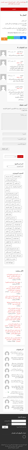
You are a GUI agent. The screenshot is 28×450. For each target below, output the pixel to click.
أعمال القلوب (9, 183)
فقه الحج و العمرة (10, 235)
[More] (4, 37)
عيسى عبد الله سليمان (18, 374)
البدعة (7, 190)
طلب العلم (8, 214)
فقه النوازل (16, 242)
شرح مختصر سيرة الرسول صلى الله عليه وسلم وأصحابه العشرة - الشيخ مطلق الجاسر (12, 331)
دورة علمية (8, 211)
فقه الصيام (15, 238)
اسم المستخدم (7, 421)
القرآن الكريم (9, 197)
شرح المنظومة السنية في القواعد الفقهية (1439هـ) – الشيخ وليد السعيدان (12, 325)
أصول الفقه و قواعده (11, 180)
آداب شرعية (8, 176)
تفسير (7, 204)
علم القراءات (17, 224)
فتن (12, 231)
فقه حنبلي (8, 245)
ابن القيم (17, 183)
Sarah (22, 386)
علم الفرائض (9, 224)
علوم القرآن (17, 228)
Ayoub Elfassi (20, 357)
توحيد (12, 204)
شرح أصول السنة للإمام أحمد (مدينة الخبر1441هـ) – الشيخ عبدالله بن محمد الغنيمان (13, 276)
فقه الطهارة (8, 242)
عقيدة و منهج (18, 221)
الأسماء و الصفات (16, 186)
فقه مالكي (8, 252)
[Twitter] (17, 37)
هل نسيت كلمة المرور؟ (21, 427)
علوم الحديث (9, 228)
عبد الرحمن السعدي (10, 217)
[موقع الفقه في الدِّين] (14, 3)
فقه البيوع (17, 231)
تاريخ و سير (8, 200)
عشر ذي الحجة (9, 221)
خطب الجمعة (9, 207)
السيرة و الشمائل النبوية (11, 193)
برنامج (16, 197)
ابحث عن (20, 156)
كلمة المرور (8, 424)
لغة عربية (8, 255)
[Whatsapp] (10, 37)
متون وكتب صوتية (17, 255)
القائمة (14, 9)
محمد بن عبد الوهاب (10, 259)
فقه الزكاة (19, 235)
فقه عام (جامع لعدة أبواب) (12, 248)
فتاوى (7, 231)
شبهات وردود (17, 211)
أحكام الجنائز (17, 176)
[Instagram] (24, 436)
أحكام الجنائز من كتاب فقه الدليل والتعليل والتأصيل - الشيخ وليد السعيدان (12, 339)
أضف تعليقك (19, 53)
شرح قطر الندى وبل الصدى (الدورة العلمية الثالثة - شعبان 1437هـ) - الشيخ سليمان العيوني (12, 317)
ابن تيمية (8, 186)
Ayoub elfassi (20, 363)
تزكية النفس (16, 200)
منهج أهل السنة (9, 262)
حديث (17, 204)
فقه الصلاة (8, 238)
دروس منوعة (18, 207)
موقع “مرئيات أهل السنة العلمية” (12, 282)
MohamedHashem (19, 405)
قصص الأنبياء (16, 252)
